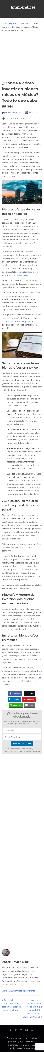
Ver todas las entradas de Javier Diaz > (19, 991)
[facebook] (10, 1031)
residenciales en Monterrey (14, 321)
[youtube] (21, 1031)
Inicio (4, 23)
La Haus (37, 678)
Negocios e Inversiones (19, 23)
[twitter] (15, 1031)
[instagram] (26, 1031)
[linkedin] (32, 1031)
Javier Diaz (33, 113)
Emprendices (30, 1048)
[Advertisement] (22, 56)
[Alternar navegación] (22, 15)
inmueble (18, 130)
